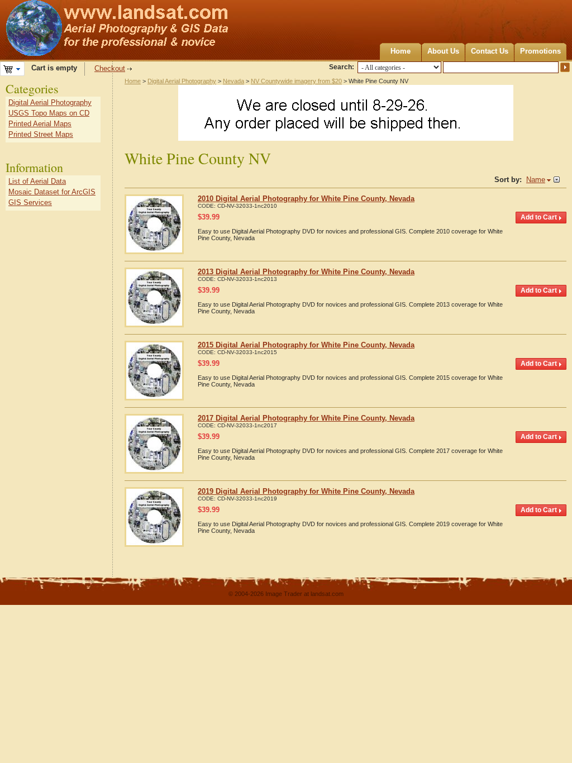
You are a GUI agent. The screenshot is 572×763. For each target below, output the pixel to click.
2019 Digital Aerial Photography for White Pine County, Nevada (306, 491)
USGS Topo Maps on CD (48, 113)
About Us (443, 51)
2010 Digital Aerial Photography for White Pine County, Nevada (306, 198)
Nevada (233, 81)
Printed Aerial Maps (40, 124)
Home (400, 51)
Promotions (540, 51)
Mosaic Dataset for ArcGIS (52, 192)
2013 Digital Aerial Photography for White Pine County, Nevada (306, 272)
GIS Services (30, 202)
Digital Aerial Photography (181, 81)
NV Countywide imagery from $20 (296, 81)
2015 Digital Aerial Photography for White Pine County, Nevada (306, 345)
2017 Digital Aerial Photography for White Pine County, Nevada (306, 418)
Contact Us (489, 51)
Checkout (109, 68)
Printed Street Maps (40, 134)
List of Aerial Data (37, 181)
